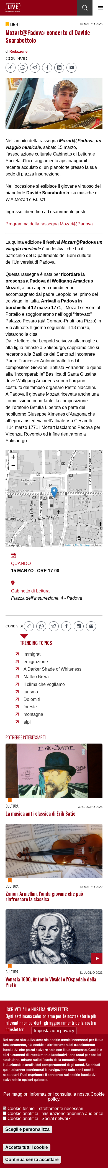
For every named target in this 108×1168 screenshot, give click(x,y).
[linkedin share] (59, 68)
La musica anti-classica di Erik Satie (40, 813)
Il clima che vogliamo (44, 684)
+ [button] (13, 457)
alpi (27, 722)
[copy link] (11, 68)
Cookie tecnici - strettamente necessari (45, 1108)
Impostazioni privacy (54, 1030)
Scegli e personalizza (27, 1129)
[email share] (71, 68)
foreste (30, 706)
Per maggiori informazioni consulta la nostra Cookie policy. (54, 1096)
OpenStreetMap (82, 544)
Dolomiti (32, 699)
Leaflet (68, 544)
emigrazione (36, 661)
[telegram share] (35, 68)
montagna (33, 714)
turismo (31, 691)
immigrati (33, 654)
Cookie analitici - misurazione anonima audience (55, 1113)
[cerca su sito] (84, 8)
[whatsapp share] (23, 68)
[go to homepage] (13, 7)
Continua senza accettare (32, 1159)
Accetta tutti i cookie (26, 1147)
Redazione (18, 51)
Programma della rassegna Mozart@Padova (49, 224)
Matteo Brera (36, 676)
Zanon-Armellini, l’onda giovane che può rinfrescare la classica (44, 896)
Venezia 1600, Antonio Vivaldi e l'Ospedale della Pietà (51, 982)
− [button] (13, 465)
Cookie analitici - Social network (39, 1118)
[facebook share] (47, 68)
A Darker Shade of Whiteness (52, 669)
